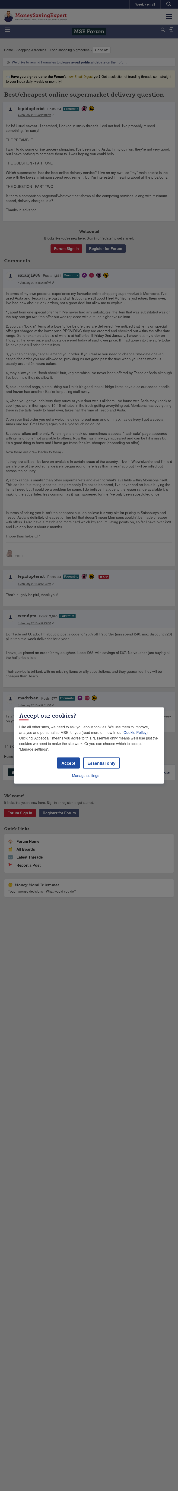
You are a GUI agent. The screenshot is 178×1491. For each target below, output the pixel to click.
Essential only (101, 763)
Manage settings (85, 775)
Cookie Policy (135, 732)
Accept (68, 763)
